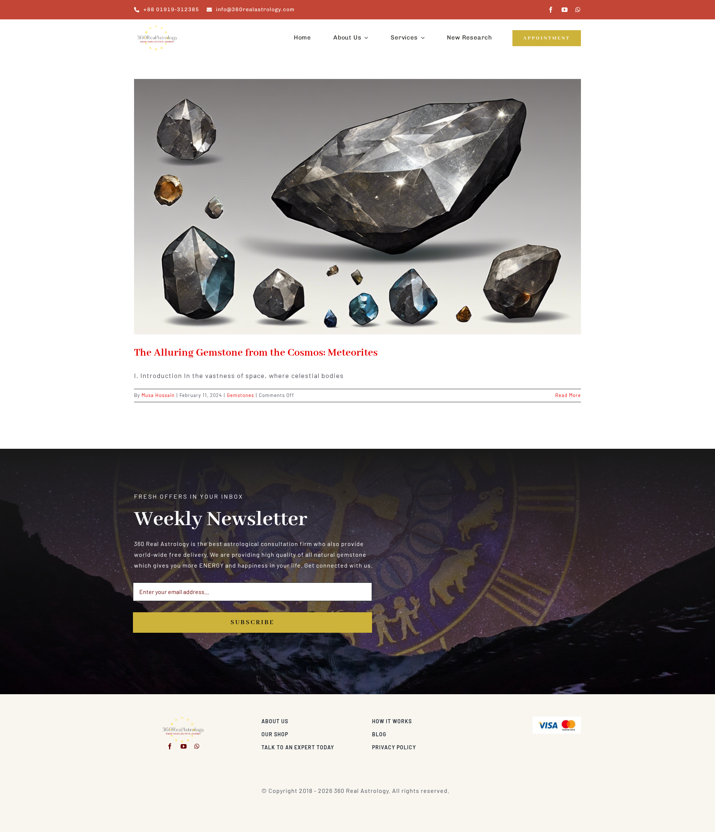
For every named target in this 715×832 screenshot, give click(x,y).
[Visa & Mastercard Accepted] (557, 719)
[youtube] (565, 10)
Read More (568, 395)
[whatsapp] (578, 10)
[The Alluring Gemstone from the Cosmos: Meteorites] (357, 206)
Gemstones (240, 395)
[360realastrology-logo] (157, 27)
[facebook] (551, 10)
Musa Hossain (158, 395)
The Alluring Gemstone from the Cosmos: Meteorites (256, 352)
